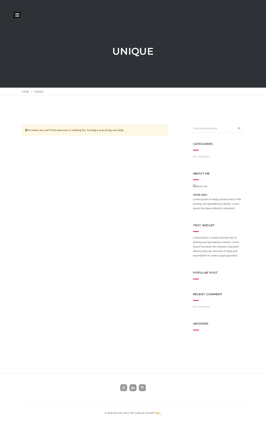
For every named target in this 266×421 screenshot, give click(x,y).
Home (25, 91)
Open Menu (17, 15)
